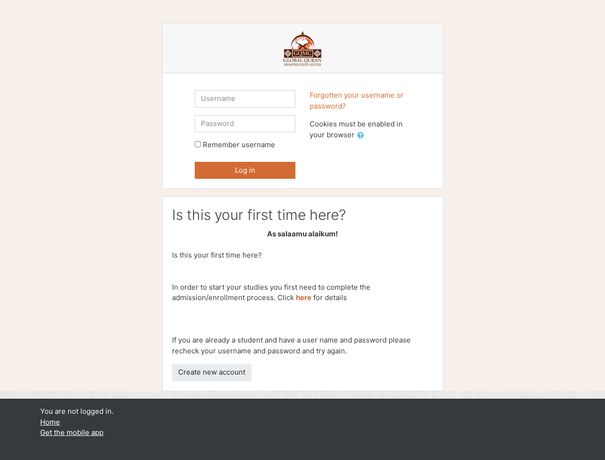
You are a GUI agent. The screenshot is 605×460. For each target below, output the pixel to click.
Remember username (239, 144)
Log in (245, 170)
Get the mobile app (72, 432)
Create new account (211, 372)
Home (50, 422)
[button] (362, 136)
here (303, 297)
